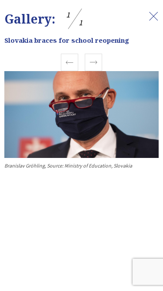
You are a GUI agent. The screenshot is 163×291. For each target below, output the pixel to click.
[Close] (153, 16)
